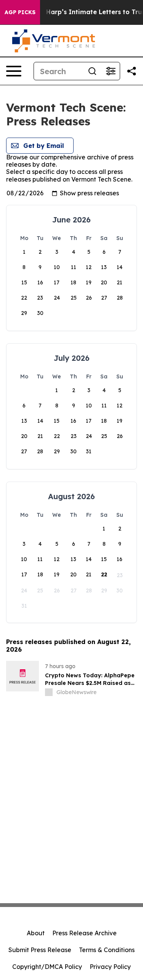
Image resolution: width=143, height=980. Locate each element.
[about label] (49, 692)
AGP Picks (20, 12)
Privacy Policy (110, 966)
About (36, 933)
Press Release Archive (84, 933)
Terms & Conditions (107, 950)
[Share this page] (131, 71)
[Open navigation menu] (13, 71)
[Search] (92, 71)
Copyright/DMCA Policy (47, 966)
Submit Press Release (39, 950)
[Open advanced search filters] (110, 71)
